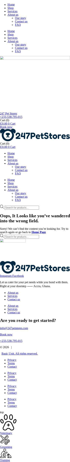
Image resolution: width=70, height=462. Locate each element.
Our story (20, 18)
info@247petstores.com (14, 328)
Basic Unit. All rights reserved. (19, 353)
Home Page (39, 232)
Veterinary (6, 433)
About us (12, 14)
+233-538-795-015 (11, 116)
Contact (12, 366)
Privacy (11, 359)
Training (5, 460)
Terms (11, 363)
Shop (10, 8)
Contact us (21, 21)
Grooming (6, 447)
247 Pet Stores (8, 113)
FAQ (18, 24)
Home (11, 4)
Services (12, 11)
